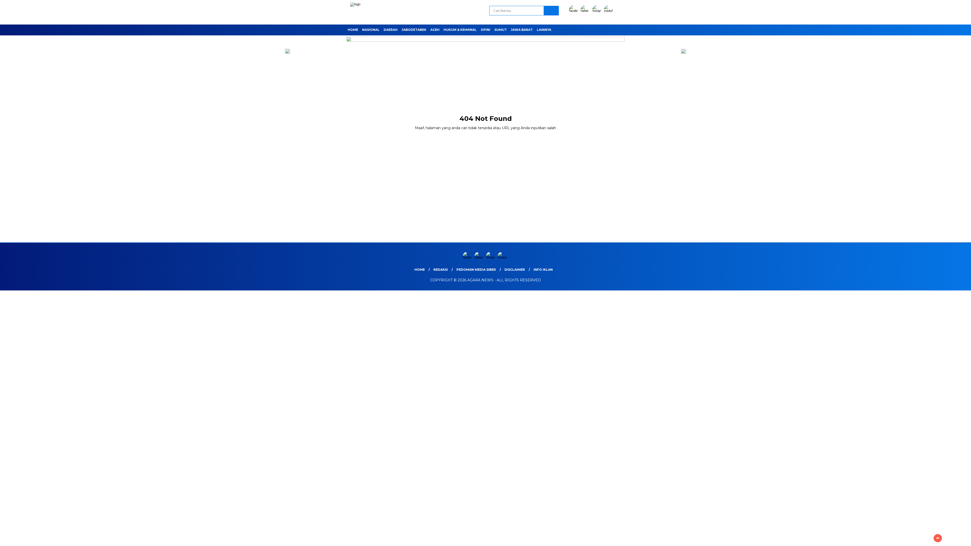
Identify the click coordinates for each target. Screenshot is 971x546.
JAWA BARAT (522, 30)
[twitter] (586, 11)
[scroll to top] (938, 538)
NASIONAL (371, 30)
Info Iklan (543, 269)
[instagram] (597, 11)
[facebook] (574, 11)
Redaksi (440, 269)
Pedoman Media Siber (476, 269)
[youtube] (609, 11)
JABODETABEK (414, 30)
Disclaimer (514, 269)
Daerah (391, 30)
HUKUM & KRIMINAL (460, 30)
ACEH (434, 30)
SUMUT (500, 30)
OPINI (485, 30)
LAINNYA (544, 30)
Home (353, 30)
